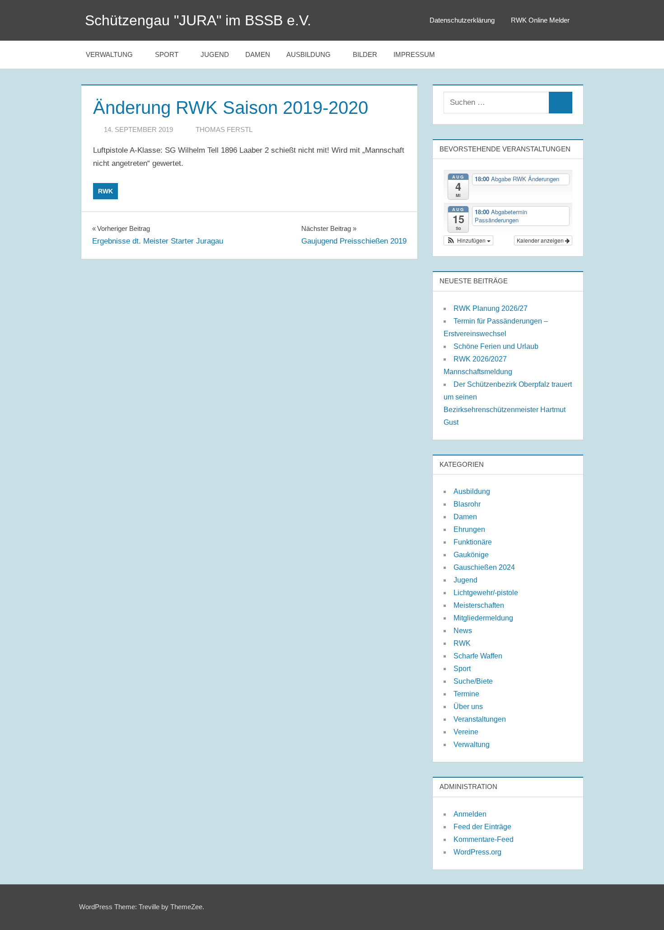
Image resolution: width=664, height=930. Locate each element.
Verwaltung (109, 54)
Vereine (466, 732)
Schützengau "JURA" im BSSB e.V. (198, 20)
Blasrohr (467, 504)
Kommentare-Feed (484, 839)
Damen (257, 54)
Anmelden (470, 814)
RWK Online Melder (540, 20)
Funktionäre (473, 542)
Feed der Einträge (482, 827)
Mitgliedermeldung (483, 618)
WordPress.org (477, 852)
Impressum (414, 54)
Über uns (468, 706)
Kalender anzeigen (541, 240)
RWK (105, 191)
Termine (466, 694)
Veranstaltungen (480, 719)
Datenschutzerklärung (462, 20)
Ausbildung (308, 54)
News (463, 630)
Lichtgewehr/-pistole (486, 593)
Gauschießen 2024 (484, 567)
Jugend (215, 54)
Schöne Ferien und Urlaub (496, 346)
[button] (468, 240)
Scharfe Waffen (478, 656)
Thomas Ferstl (224, 129)
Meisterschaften (479, 605)
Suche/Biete (473, 681)
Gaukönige (471, 555)
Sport (166, 54)
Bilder (365, 54)
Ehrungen (469, 529)
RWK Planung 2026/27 (491, 308)
